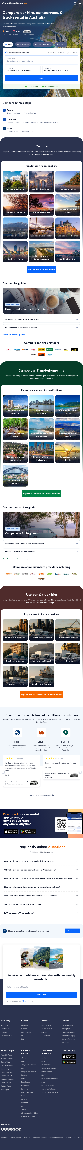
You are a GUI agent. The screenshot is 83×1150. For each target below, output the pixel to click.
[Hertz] (66, 349)
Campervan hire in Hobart (68, 435)
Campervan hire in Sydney (15, 482)
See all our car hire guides (14, 335)
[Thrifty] (49, 354)
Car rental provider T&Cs (30, 1116)
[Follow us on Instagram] (5, 1129)
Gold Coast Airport (8, 1072)
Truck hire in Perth (15, 684)
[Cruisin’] (33, 573)
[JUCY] (49, 573)
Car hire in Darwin (41, 212)
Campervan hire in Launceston (15, 458)
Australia (24, 1025)
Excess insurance (68, 1032)
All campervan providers (50, 1092)
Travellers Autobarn (49, 1089)
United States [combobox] (55, 53)
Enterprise (25, 1085)
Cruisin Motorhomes (49, 1068)
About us (4, 1025)
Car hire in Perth (15, 259)
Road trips (65, 1043)
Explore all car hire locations (41, 269)
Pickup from (11, 59)
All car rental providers (29, 1113)
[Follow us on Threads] (8, 1129)
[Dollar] (33, 349)
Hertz (23, 1096)
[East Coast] (41, 349)
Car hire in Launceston (41, 236)
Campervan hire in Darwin (15, 435)
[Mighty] (74, 573)
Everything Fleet (27, 1092)
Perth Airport (6, 1083)
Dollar (23, 1079)
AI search (62, 44)
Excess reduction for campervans (20, 552)
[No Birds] (74, 349)
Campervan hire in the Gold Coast (41, 435)
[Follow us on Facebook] (2, 1129)
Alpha (23, 1061)
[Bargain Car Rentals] (17, 349)
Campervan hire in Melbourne (41, 458)
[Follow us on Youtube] (17, 1129)
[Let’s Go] (58, 573)
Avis (22, 1068)
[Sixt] (41, 354)
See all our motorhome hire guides (17, 559)
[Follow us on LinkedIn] (19, 1129)
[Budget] (25, 349)
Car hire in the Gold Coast (68, 211)
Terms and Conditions (32, 1138)
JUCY (43, 1075)
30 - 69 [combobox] (70, 53)
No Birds (24, 1099)
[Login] (75, 3)
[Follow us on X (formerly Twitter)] (11, 1129)
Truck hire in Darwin (15, 661)
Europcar (24, 1089)
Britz (43, 1061)
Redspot (24, 1103)
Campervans (24, 44)
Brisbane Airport (7, 1058)
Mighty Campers (48, 1085)
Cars (10, 44)
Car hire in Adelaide (15, 189)
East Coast (25, 1082)
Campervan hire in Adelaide (15, 412)
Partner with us (6, 1036)
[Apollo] (8, 573)
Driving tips (66, 1029)
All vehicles (46, 1036)
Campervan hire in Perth (68, 458)
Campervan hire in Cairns (68, 412)
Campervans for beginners (22, 533)
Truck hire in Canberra (67, 637)
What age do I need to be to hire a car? (22, 319)
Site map (4, 1138)
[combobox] (41, 61)
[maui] (66, 573)
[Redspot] (33, 354)
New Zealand (26, 1032)
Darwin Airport (6, 1069)
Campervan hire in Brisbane (41, 412)
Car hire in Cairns (68, 189)
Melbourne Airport (7, 1079)
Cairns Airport (6, 1062)
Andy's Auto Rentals (28, 1065)
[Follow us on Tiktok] (14, 1129)
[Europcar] (49, 349)
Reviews (4, 1032)
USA (22, 1039)
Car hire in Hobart (15, 236)
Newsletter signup (68, 1036)
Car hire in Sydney (68, 259)
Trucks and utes (47, 1029)
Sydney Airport (6, 1086)
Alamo (23, 1058)
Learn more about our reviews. (40, 795)
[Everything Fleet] (58, 349)
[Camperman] (25, 573)
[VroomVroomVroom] (16, 3)
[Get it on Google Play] (69, 1062)
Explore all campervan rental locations (41, 493)
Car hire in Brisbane (41, 189)
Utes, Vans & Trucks (44, 44)
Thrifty (23, 1110)
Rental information (68, 1039)
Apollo (44, 1058)
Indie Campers (47, 1072)
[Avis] (8, 349)
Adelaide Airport (7, 1055)
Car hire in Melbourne (68, 236)
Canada (24, 1029)
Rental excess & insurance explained (21, 327)
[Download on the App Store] (69, 1056)
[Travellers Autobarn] (41, 578)
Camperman (46, 1065)
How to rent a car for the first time (26, 309)
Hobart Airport (6, 1076)
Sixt (22, 1106)
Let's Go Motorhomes (50, 1079)
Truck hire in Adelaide (15, 637)
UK (22, 1036)
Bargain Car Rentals (28, 1072)
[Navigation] (80, 3)
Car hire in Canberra (15, 212)
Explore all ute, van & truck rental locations (41, 694)
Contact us (5, 1029)
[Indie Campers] (41, 573)
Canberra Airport (7, 1065)
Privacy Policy (27, 1001)
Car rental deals (67, 1025)
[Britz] (17, 573)
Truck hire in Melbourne (68, 659)
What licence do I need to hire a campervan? (24, 543)
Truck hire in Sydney (41, 684)
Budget (24, 1075)
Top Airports (5, 1090)
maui (43, 1082)
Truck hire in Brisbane (41, 637)
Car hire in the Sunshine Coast (41, 257)
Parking (44, 1032)
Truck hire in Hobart (41, 661)
